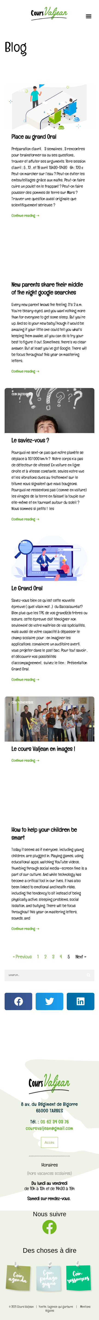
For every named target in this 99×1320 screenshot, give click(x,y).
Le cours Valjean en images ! (43, 750)
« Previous (22, 957)
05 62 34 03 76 (54, 1122)
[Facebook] (49, 1227)
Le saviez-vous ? (30, 441)
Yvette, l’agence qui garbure (56, 1307)
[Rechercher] (88, 975)
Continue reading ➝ (25, 216)
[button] (88, 16)
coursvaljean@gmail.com (49, 1129)
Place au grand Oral (34, 138)
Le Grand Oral (27, 589)
